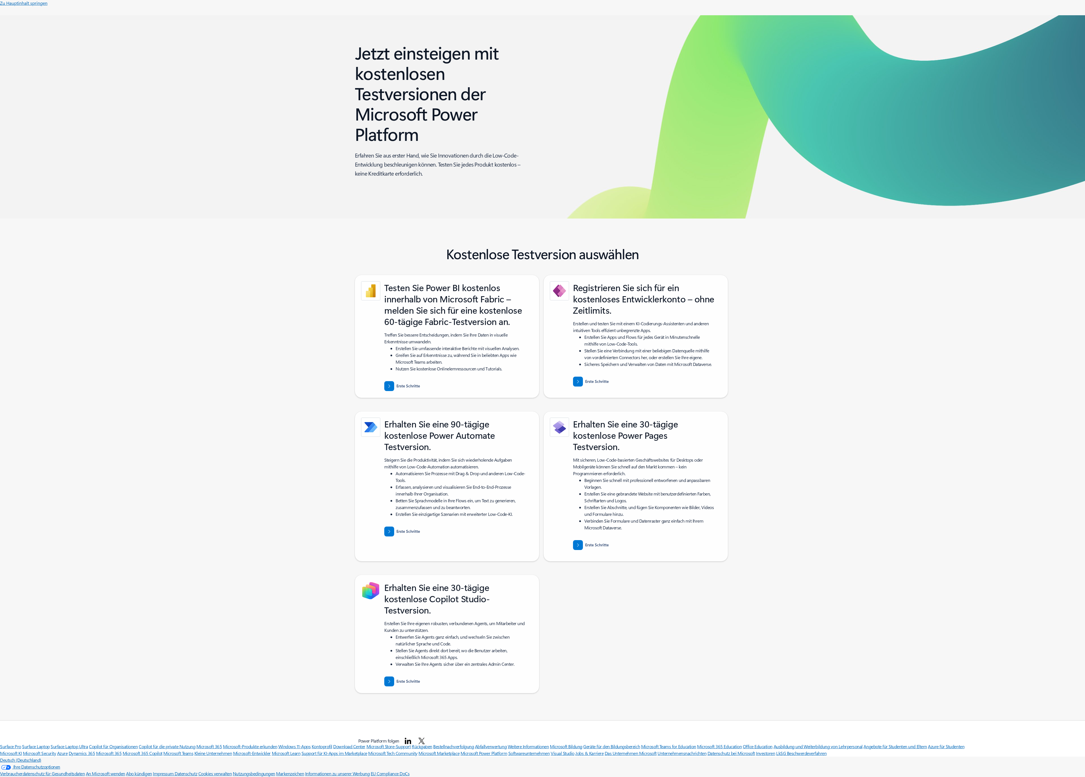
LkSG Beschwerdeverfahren (801, 753)
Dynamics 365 (82, 753)
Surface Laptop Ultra (69, 746)
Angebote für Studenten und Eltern (895, 746)
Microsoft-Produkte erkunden (250, 746)
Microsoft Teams (178, 753)
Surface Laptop (35, 746)
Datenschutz (186, 773)
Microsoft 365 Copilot (142, 753)
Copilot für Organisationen (113, 746)
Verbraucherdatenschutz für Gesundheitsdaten (42, 773)
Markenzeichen (290, 773)
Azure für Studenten (946, 746)
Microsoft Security (39, 753)
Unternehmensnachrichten (681, 753)
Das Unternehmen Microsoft (631, 753)
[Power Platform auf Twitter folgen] (421, 740)
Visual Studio (562, 753)
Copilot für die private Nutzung (167, 746)
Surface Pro (10, 746)
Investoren (765, 753)
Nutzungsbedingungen (254, 773)
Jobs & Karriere (589, 753)
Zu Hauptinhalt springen (23, 3)
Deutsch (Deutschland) (20, 760)
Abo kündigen (139, 773)
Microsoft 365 (209, 746)
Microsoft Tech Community (392, 753)
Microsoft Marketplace (438, 753)
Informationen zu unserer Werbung (337, 773)
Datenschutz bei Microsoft (731, 753)
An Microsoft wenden (105, 773)
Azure (62, 753)
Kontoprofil (322, 746)
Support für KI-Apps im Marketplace (334, 753)
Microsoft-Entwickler (252, 753)
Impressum (164, 773)
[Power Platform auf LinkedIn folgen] (408, 740)
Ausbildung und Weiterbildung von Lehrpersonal (818, 746)
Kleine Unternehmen (213, 753)
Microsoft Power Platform (484, 753)
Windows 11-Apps (294, 746)
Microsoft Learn (286, 753)
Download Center (349, 746)
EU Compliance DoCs (390, 773)
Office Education (757, 746)
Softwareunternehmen (529, 753)
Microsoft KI (11, 753)
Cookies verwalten (215, 773)
